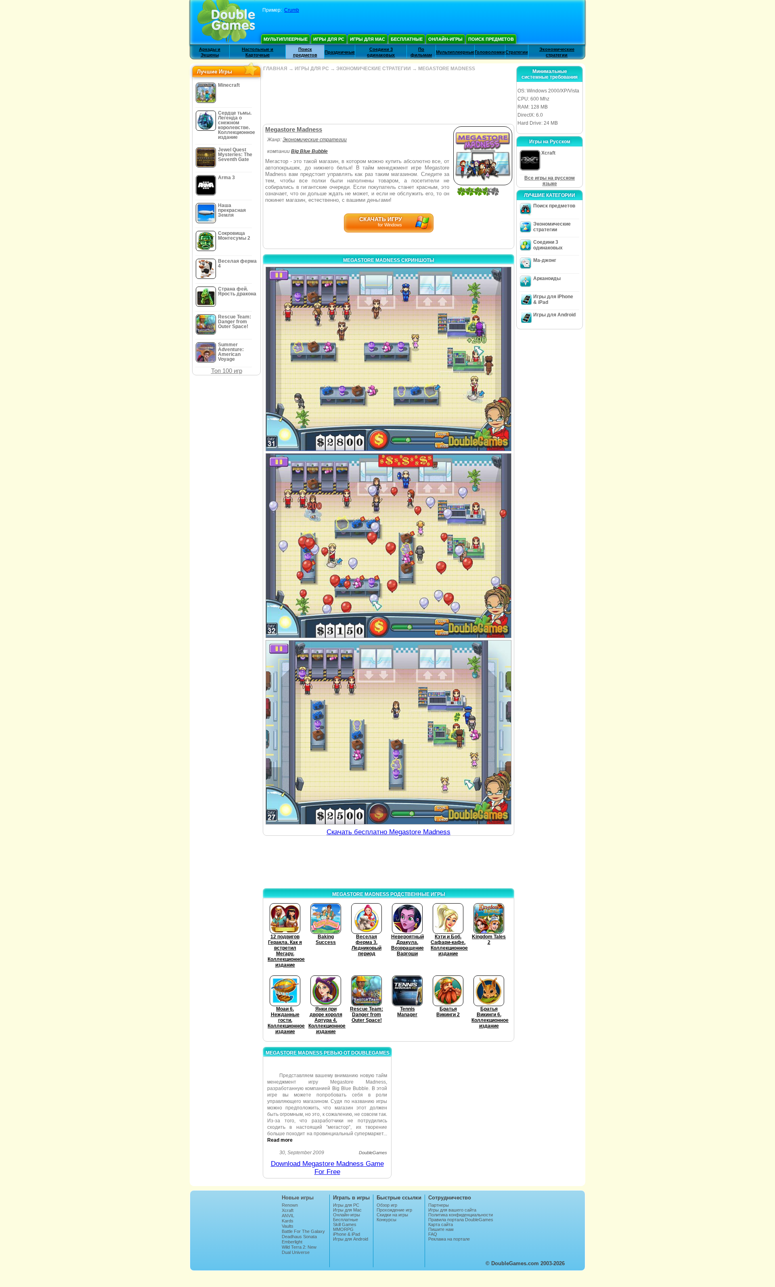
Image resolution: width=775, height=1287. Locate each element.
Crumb (291, 10)
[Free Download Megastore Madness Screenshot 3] (388, 732)
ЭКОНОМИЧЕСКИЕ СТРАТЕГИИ (373, 68)
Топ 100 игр (226, 370)
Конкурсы (386, 1219)
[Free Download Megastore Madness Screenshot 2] (388, 545)
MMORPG (343, 1229)
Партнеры (438, 1205)
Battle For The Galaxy (303, 1231)
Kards (287, 1220)
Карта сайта (440, 1224)
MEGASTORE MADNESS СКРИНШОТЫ (388, 260)
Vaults (287, 1226)
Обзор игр (387, 1205)
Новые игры (298, 1198)
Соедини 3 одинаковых (548, 245)
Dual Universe (296, 1252)
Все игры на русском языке (549, 180)
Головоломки (490, 52)
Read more (280, 1140)
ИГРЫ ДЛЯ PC (312, 68)
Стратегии (516, 52)
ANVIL (288, 1215)
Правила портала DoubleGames (460, 1219)
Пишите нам (441, 1229)
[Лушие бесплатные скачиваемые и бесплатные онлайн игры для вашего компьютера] (226, 22)
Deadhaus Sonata (299, 1236)
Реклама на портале (449, 1239)
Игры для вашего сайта (452, 1209)
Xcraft (287, 1210)
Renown (290, 1205)
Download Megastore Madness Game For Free (327, 1168)
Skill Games (344, 1224)
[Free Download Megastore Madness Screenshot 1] (388, 359)
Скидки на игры (392, 1214)
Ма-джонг (544, 260)
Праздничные (340, 52)
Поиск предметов (491, 39)
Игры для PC (328, 39)
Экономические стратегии (315, 139)
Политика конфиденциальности (460, 1214)
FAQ (432, 1234)
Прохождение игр (394, 1209)
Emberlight (292, 1241)
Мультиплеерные (286, 39)
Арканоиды (547, 278)
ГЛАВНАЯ (275, 68)
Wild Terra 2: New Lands (299, 1249)
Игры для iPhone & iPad (553, 299)
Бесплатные (407, 39)
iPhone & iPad (346, 1234)
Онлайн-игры (445, 39)
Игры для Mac (367, 39)
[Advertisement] (388, 98)
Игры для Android (554, 315)
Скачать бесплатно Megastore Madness (388, 832)
